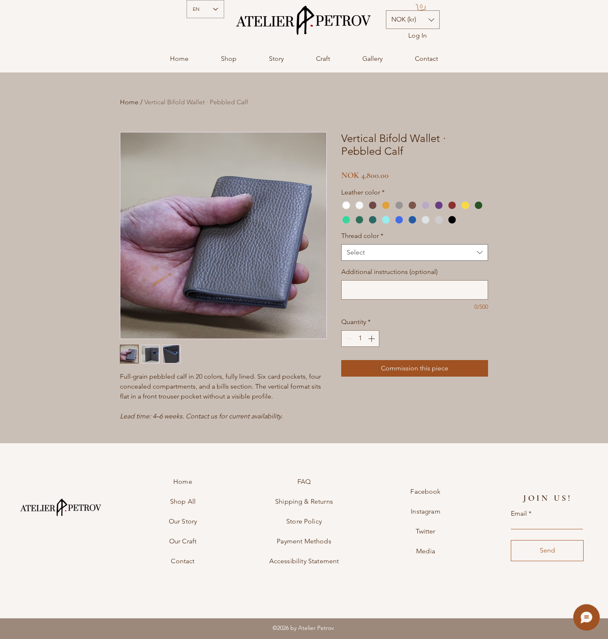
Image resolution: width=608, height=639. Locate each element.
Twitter (425, 531)
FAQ (304, 481)
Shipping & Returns (304, 501)
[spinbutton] (360, 338)
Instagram (425, 511)
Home (129, 102)
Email (519, 513)
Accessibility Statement (304, 561)
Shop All (183, 501)
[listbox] (413, 19)
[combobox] (414, 252)
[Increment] (372, 338)
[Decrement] (348, 338)
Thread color (362, 236)
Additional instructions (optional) (389, 272)
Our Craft (182, 541)
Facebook (425, 491)
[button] (421, 9)
